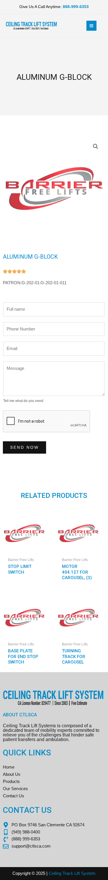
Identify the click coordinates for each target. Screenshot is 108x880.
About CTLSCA (20, 714)
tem (92, 873)
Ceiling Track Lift (64, 873)
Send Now (24, 447)
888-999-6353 (76, 7)
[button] (95, 146)
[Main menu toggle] (91, 26)
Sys (84, 873)
